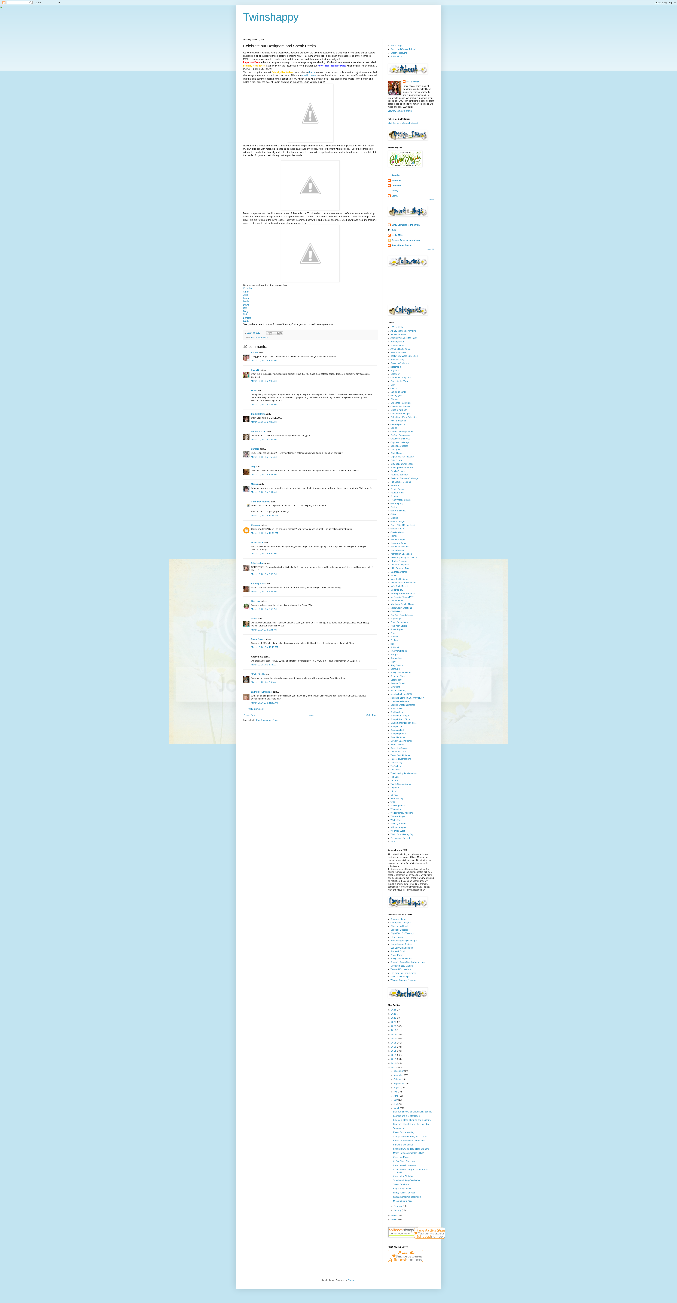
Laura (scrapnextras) (261, 692)
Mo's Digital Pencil (399, 586)
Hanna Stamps (398, 539)
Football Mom (397, 492)
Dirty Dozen (396, 460)
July (396, 1091)
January (398, 1210)
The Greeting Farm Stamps (403, 973)
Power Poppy (397, 955)
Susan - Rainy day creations (406, 240)
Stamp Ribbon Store (400, 719)
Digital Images (397, 453)
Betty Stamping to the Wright (406, 225)
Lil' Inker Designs (399, 561)
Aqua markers (397, 345)
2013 (394, 1055)
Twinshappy (271, 17)
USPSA (394, 795)
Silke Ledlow (257, 563)
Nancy (395, 190)
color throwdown (398, 421)
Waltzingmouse (398, 805)
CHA (393, 385)
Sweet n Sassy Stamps (401, 741)
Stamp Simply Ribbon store (404, 723)
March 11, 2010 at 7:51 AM (263, 682)
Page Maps (396, 618)
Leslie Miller (257, 542)
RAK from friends (399, 651)
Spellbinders (397, 712)
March (397, 1108)
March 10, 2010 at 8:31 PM (264, 630)
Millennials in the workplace (404, 582)
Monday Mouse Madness (403, 593)
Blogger (351, 1280)
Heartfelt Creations (399, 546)
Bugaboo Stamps (399, 919)
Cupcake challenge (400, 442)
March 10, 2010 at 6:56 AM (264, 457)
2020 (394, 1026)
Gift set (394, 514)
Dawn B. (255, 370)
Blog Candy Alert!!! (402, 1188)
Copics (394, 428)
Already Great (397, 341)
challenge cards (398, 392)
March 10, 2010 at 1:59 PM (264, 553)
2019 (394, 1030)
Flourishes (255, 337)
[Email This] (268, 333)
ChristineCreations (260, 501)
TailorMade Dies (398, 751)
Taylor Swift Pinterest (400, 755)
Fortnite (394, 496)
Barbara (247, 317)
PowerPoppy (397, 629)
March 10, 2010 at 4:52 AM (264, 439)
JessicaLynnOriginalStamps (404, 557)
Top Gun (395, 777)
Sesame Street (398, 683)
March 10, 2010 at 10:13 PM (264, 647)
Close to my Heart (399, 926)
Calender (395, 374)
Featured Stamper (399, 474)
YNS (393, 841)
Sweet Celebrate (401, 1184)
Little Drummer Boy (400, 568)
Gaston (394, 507)
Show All (431, 200)
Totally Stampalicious (401, 784)
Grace (254, 618)
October (398, 1079)
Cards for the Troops (400, 381)
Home (311, 715)
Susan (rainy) (257, 639)
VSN (393, 802)
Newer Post (249, 715)
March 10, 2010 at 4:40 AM (264, 422)
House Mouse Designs (401, 944)
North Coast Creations (401, 608)
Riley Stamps (397, 665)
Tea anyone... (399, 1128)
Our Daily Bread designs (402, 615)
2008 (394, 1219)
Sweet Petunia (397, 744)
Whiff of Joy (396, 820)
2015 (394, 1047)
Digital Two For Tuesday (402, 457)
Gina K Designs (398, 521)
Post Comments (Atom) (267, 720)
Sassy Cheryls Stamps (401, 672)
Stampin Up (396, 726)
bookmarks (396, 367)
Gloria (395, 196)
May (396, 1100)
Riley (393, 662)
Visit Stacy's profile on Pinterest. (403, 123)
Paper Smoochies (399, 622)
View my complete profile (400, 111)
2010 (394, 1067)
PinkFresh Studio (399, 626)
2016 (394, 1043)
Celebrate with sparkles (404, 1165)
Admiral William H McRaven (404, 338)
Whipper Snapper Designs (403, 980)
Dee (245, 308)
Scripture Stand (398, 676)
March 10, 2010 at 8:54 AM (264, 492)
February (398, 1206)
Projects (264, 337)
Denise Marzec (258, 431)
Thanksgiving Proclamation (404, 773)
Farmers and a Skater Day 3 (406, 1116)
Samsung (395, 669)
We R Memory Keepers (402, 813)
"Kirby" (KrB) (258, 674)
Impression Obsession (401, 554)
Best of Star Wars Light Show (404, 356)
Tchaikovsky (396, 762)
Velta (253, 390)
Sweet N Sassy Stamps (402, 966)
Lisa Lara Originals (400, 564)
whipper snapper (399, 827)
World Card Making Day (402, 834)
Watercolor (396, 809)
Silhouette (395, 687)
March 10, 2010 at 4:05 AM (264, 381)
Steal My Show (398, 737)
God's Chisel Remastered (403, 525)
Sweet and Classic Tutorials (404, 49)
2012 (394, 1059)
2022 (394, 1018)
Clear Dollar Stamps (400, 406)
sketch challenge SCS (401, 694)
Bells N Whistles (398, 352)
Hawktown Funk (398, 543)
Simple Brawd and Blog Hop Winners (411, 1149)
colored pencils (398, 424)
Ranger (394, 654)
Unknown (255, 525)
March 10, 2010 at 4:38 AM (264, 404)
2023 (394, 1014)
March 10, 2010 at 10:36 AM (264, 515)
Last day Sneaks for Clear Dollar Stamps (412, 1112)
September (399, 1083)
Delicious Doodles (399, 446)
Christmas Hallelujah (401, 403)
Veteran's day (397, 798)
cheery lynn (396, 395)
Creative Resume (399, 53)
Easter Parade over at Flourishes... (409, 1140)
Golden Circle (397, 528)
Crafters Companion (400, 435)
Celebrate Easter (401, 1157)
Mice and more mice (403, 1201)
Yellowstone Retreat (400, 838)
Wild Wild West (398, 831)
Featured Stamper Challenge (404, 478)
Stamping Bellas (398, 733)
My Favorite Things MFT (402, 597)
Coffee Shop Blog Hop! (404, 1161)
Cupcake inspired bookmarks (407, 1197)
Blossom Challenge (400, 363)
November (399, 1075)
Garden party (397, 503)
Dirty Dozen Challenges (402, 464)
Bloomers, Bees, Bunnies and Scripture (412, 1120)
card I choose (309, 75)
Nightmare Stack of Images (403, 604)
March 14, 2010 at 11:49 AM (264, 703)
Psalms (394, 640)
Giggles (394, 518)
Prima (393, 633)
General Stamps (398, 510)
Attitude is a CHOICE (400, 349)
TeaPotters (396, 766)
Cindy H (247, 321)
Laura (312, 72)
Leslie (246, 301)
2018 (394, 1034)
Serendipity (396, 680)
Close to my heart (399, 410)
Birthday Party (397, 359)
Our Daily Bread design (402, 948)
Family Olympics (398, 471)
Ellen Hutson (397, 937)
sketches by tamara (400, 701)
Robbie (254, 352)
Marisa (254, 484)
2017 (394, 1038)
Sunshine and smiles (403, 1145)
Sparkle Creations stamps (403, 705)
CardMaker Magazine (401, 377)
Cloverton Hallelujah (400, 413)
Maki (245, 314)
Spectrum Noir (397, 708)
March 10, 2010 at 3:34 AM (264, 360)
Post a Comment (255, 709)
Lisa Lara (255, 601)
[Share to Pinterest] (281, 333)
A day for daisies (398, 334)
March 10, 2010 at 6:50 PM (264, 609)
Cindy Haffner (258, 414)
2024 (394, 1010)
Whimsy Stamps (398, 823)
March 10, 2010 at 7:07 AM (264, 474)
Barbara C (397, 180)
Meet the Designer (399, 579)
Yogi (253, 466)
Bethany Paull (258, 583)
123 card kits (397, 327)
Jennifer (396, 175)
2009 (394, 1215)
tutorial (394, 791)
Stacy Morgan (413, 81)
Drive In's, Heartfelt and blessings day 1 (412, 1124)
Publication (396, 647)
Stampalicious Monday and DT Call (410, 1136)
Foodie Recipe (398, 489)
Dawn (246, 304)
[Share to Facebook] (278, 333)
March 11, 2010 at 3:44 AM (263, 664)
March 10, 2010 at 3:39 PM (264, 574)
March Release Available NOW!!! (408, 1153)
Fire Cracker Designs (401, 482)
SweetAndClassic (399, 748)
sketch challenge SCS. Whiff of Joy (407, 698)
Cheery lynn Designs (401, 922)
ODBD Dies (396, 611)
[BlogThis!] (271, 333)
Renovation (396, 658)
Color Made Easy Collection (404, 417)
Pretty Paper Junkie (401, 245)
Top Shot (395, 780)
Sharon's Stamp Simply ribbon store (408, 962)
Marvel (394, 575)
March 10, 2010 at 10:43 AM (264, 533)
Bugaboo (395, 370)
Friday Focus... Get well (404, 1193)
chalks (394, 388)
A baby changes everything (403, 331)
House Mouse (397, 550)
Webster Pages (398, 816)
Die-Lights (395, 449)
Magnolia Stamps (399, 572)
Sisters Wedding (398, 690)
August (397, 1087)
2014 (394, 1051)
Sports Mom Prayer (400, 715)
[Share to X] (274, 333)
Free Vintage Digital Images (404, 940)
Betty (246, 311)
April (396, 1104)
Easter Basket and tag (403, 1132)
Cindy (246, 291)
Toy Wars (395, 787)
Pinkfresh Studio (398, 951)
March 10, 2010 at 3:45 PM (264, 591)
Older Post (371, 715)
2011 (394, 1063)
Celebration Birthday (403, 1176)
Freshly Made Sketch (401, 500)
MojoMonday (397, 590)
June (396, 1096)
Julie (245, 295)
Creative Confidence (400, 439)
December (399, 1071)
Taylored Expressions (401, 759)
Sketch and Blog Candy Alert (406, 1180)
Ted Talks (395, 769)
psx (392, 644)
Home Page (396, 45)
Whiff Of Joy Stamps (400, 976)
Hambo (394, 536)
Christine (247, 288)
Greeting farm (397, 532)
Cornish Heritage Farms (402, 431)
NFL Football (397, 600)
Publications (396, 56)
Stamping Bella (398, 730)
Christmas (395, 399)
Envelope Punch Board (402, 467)
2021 (394, 1022)
